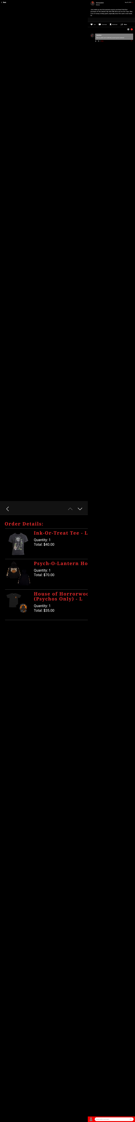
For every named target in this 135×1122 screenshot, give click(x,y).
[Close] (3, 2)
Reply (102, 41)
